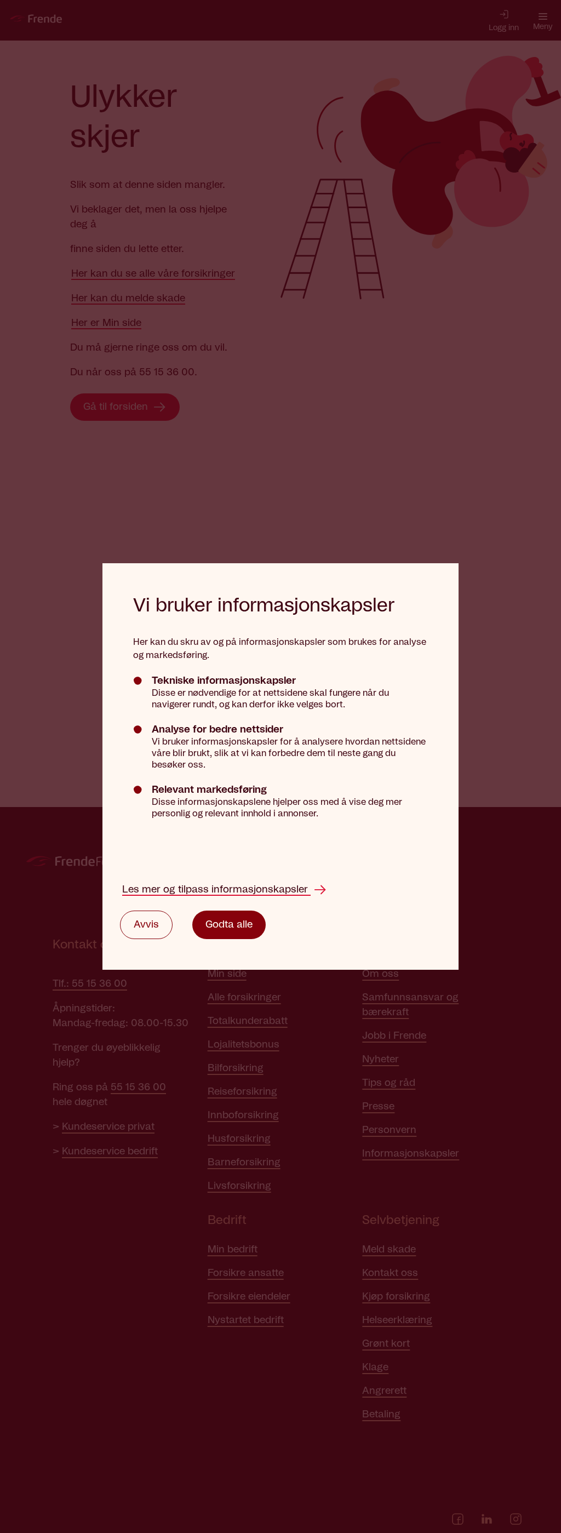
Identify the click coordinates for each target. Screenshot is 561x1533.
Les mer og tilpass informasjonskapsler (216, 890)
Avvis (146, 925)
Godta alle (229, 925)
